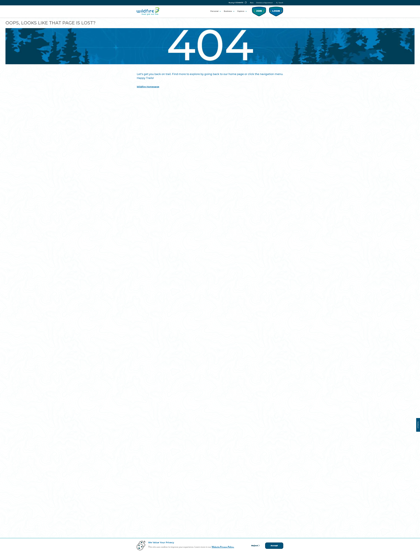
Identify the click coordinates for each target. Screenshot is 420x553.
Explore (240, 11)
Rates (252, 3)
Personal (214, 11)
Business (228, 11)
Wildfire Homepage (148, 86)
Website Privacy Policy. (223, 547)
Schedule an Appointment (264, 3)
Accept (274, 546)
